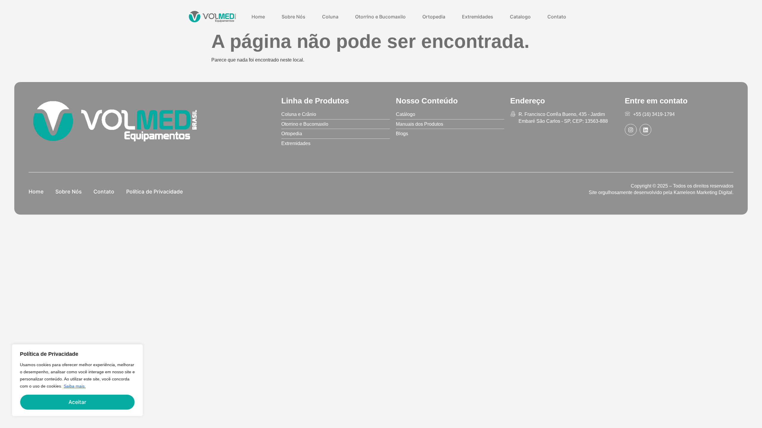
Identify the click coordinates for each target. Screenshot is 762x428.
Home (258, 17)
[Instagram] (631, 130)
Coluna (330, 17)
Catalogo (520, 17)
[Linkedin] (646, 130)
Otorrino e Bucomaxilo (380, 17)
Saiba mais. (75, 386)
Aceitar (77, 402)
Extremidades (477, 17)
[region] (77, 380)
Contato (556, 17)
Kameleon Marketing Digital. (703, 192)
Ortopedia (433, 17)
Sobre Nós (293, 17)
